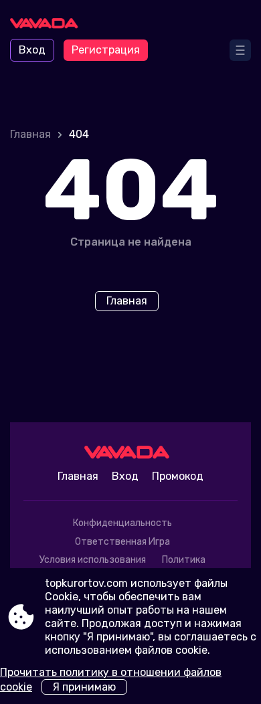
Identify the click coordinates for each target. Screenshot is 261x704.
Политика (183, 559)
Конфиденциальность (122, 523)
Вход (32, 49)
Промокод (177, 476)
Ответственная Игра (122, 541)
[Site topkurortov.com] (47, 24)
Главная (30, 134)
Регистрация (106, 49)
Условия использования (92, 559)
